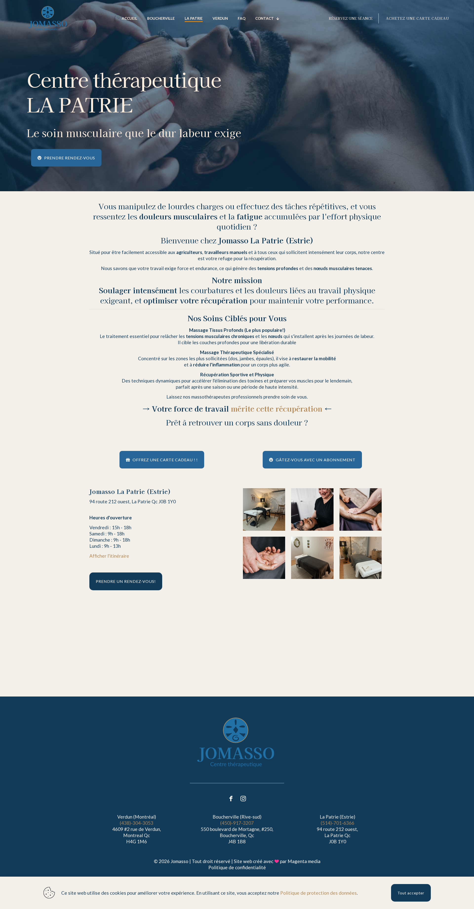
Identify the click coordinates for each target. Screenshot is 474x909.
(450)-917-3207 (237, 823)
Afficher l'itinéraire (109, 556)
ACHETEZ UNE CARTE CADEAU (417, 18)
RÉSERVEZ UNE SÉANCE (351, 18)
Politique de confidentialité (237, 867)
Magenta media (304, 861)
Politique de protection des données (318, 893)
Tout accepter (410, 892)
